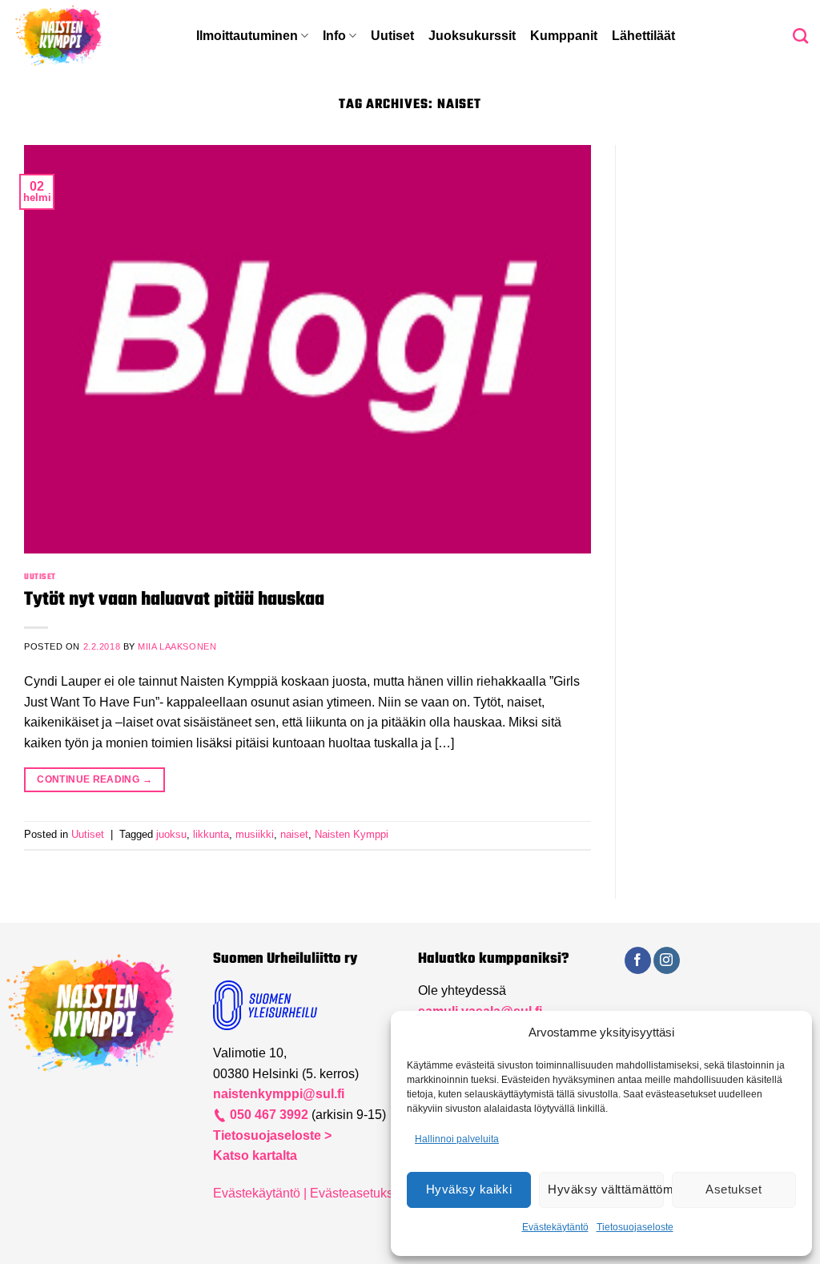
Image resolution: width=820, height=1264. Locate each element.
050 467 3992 (267, 1114)
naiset (294, 834)
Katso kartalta (255, 1155)
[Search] (800, 35)
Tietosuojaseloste (635, 1227)
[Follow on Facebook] (638, 960)
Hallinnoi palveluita (457, 1139)
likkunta (211, 834)
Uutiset (392, 35)
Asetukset (733, 1189)
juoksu (171, 834)
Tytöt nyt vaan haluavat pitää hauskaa (174, 599)
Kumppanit (563, 35)
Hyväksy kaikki (469, 1189)
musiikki (254, 834)
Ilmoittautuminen (247, 35)
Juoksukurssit (472, 35)
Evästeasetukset (357, 1193)
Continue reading (94, 779)
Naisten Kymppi (351, 834)
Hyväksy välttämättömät (605, 1189)
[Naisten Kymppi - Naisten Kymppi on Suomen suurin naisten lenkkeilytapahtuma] (92, 36)
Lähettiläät (643, 35)
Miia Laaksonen (177, 646)
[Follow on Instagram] (666, 960)
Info (334, 35)
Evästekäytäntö (555, 1227)
